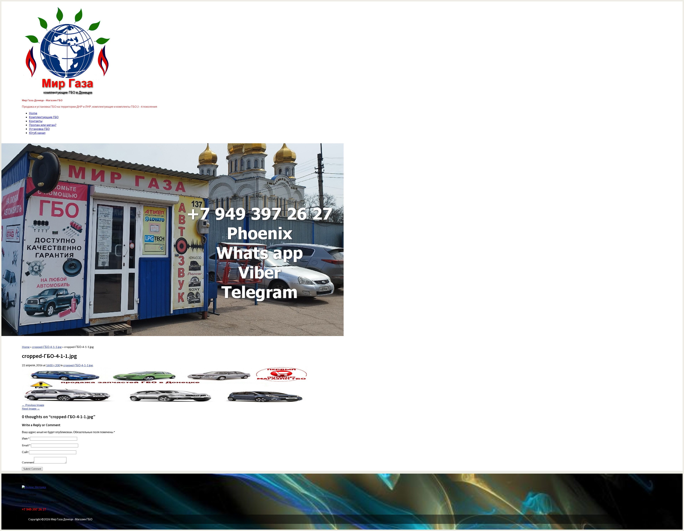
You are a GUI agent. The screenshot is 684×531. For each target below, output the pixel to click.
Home (33, 113)
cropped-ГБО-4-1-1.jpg (78, 365)
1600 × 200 (53, 365)
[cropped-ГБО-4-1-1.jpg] (164, 401)
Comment (28, 462)
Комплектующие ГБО (44, 117)
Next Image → (31, 408)
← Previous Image (33, 405)
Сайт (25, 452)
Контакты (35, 121)
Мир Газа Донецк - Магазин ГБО (42, 100)
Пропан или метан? (42, 125)
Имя (25, 438)
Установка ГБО (39, 129)
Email (26, 445)
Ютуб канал (37, 133)
